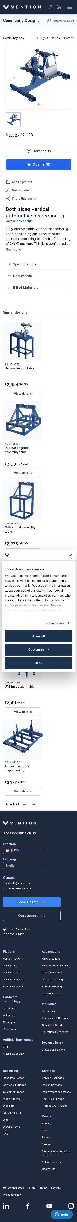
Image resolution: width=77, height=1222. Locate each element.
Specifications (25, 264)
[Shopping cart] (59, 7)
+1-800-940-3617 (20, 888)
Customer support (63, 20)
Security (56, 1187)
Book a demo (27, 902)
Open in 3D (42, 164)
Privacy (43, 1187)
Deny (38, 663)
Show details (55, 623)
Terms (31, 1187)
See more (13, 249)
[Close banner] (70, 555)
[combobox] (23, 850)
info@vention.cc (21, 883)
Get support (28, 916)
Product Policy (12, 1194)
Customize (36, 649)
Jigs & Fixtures (50, 38)
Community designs (15, 38)
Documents (22, 276)
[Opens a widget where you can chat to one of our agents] (61, 1215)
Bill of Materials (25, 287)
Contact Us (42, 151)
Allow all (38, 636)
